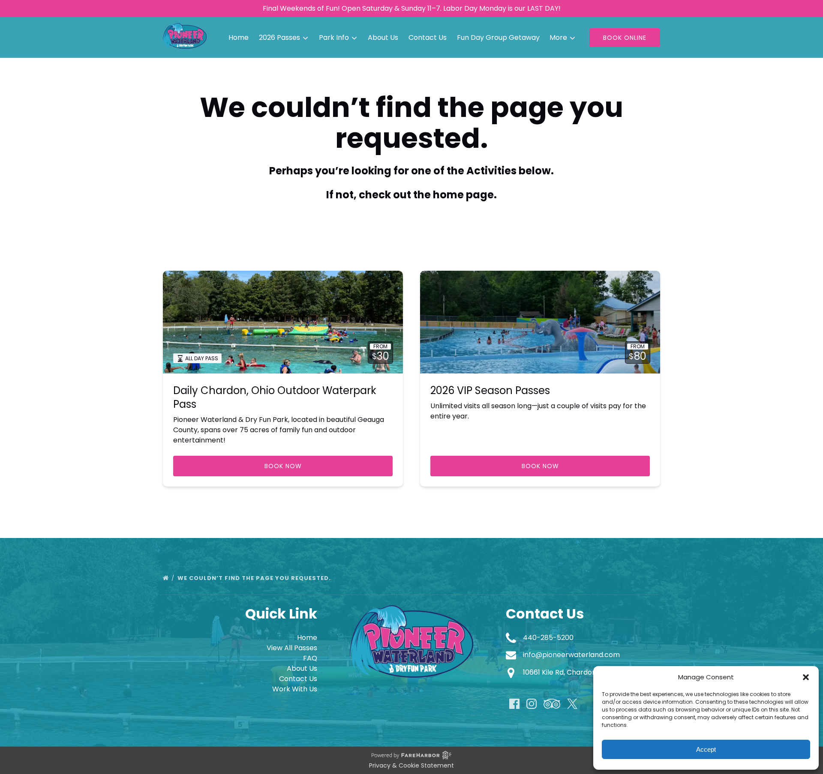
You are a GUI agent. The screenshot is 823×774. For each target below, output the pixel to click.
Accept (706, 749)
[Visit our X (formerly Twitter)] (572, 704)
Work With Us (294, 689)
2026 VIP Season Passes (490, 390)
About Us (383, 37)
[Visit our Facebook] (514, 704)
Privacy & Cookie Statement (411, 765)
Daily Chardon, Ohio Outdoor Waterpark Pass (274, 397)
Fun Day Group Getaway (498, 37)
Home (238, 37)
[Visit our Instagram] (531, 704)
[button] (806, 677)
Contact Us (427, 37)
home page (463, 195)
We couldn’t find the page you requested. (255, 578)
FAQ (310, 658)
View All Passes (292, 648)
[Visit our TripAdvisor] (552, 704)
